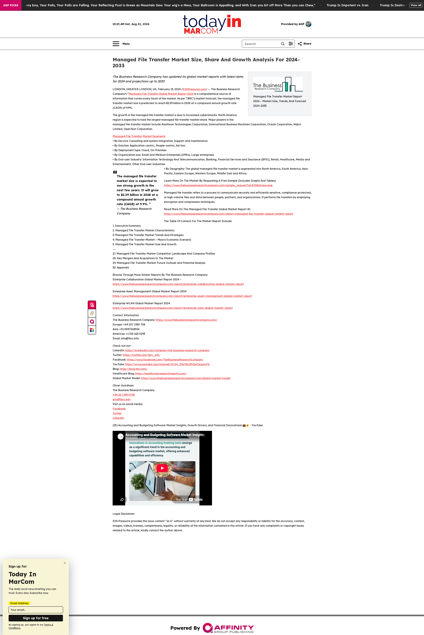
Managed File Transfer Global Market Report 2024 (161, 93)
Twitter (117, 413)
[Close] (64, 563)
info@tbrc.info (122, 399)
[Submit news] (92, 305)
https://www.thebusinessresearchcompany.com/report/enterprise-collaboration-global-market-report (178, 284)
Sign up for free (36, 618)
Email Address (19, 603)
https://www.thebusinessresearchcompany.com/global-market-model (185, 378)
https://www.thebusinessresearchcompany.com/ (186, 319)
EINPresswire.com (194, 89)
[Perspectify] (92, 313)
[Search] (283, 44)
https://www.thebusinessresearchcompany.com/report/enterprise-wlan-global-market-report (173, 308)
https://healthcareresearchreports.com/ (161, 373)
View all (416, 5)
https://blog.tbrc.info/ (133, 369)
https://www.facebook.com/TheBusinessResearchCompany (165, 359)
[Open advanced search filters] (291, 44)
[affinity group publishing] (92, 322)
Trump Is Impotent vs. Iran (348, 5)
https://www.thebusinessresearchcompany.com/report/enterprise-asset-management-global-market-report (182, 296)
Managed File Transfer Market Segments (139, 136)
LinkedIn (118, 418)
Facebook (119, 408)
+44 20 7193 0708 (124, 394)
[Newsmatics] (92, 330)
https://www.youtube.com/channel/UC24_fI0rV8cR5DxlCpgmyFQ (167, 364)
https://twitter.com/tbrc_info (141, 355)
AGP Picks (10, 5)
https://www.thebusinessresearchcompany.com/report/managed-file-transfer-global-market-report (228, 213)
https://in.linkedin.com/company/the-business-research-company (167, 350)
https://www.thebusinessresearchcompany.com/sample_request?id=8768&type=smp (218, 185)
